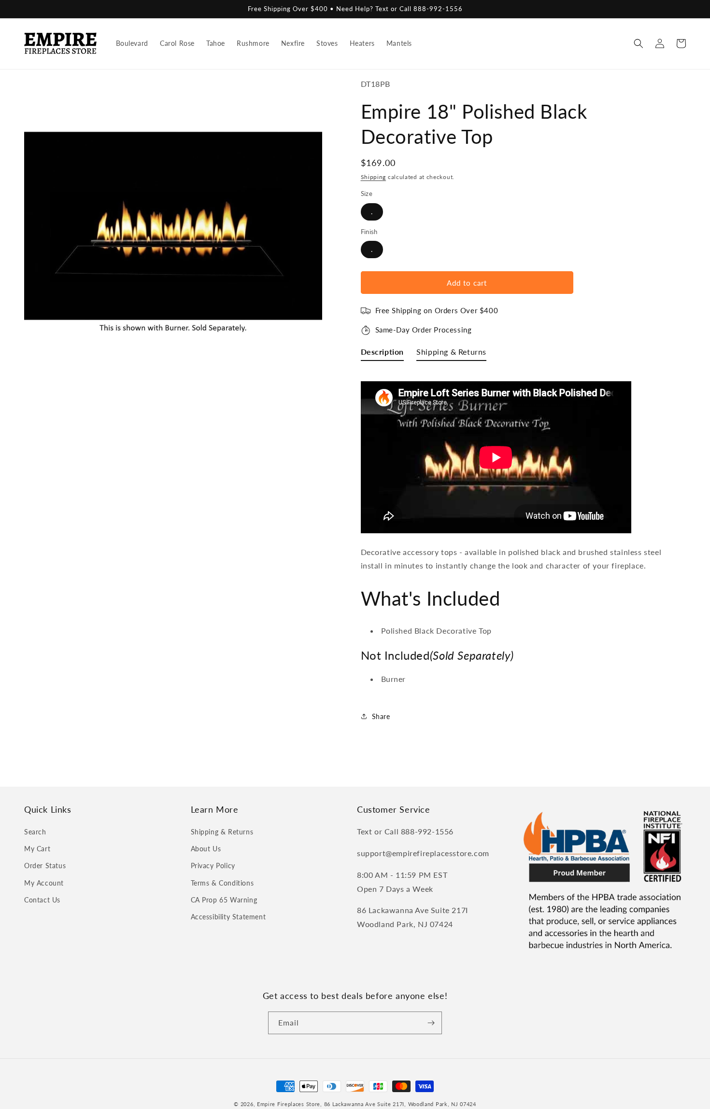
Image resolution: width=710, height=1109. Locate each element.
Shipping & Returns (222, 832)
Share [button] (381, 716)
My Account (44, 883)
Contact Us (42, 900)
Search (35, 832)
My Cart (37, 849)
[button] (638, 43)
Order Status (45, 865)
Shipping (373, 176)
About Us (206, 849)
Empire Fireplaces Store (288, 1104)
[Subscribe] (430, 1023)
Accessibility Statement (228, 917)
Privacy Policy (213, 865)
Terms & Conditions (222, 883)
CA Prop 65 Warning (224, 900)
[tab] (382, 354)
